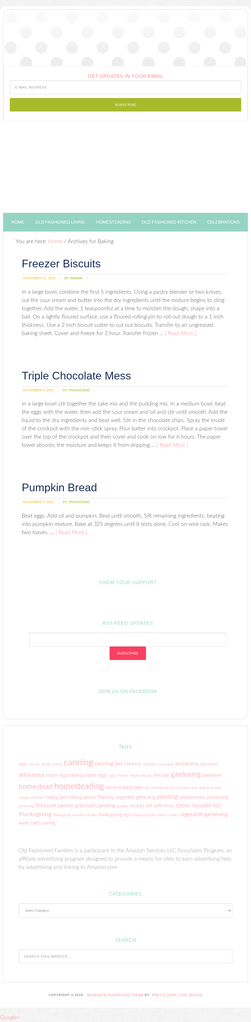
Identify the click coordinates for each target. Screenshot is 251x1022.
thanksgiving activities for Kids (75, 815)
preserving (26, 806)
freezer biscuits (140, 775)
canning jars (109, 763)
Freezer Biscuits (61, 263)
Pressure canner (54, 805)
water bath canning (37, 823)
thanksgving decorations (149, 815)
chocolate (149, 764)
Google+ (10, 1017)
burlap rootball (52, 764)
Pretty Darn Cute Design (177, 995)
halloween (212, 775)
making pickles (82, 797)
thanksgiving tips (114, 815)
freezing (161, 775)
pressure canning (95, 805)
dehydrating (187, 764)
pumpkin (123, 806)
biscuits (34, 764)
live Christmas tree (184, 788)
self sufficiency (160, 806)
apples (23, 764)
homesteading (79, 786)
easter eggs (96, 775)
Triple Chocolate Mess (76, 375)
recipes (137, 806)
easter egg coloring (64, 775)
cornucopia (166, 764)
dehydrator (32, 775)
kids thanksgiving (156, 788)
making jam (56, 797)
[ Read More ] (181, 333)
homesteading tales (124, 787)
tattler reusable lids (198, 805)
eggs (112, 775)
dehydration (209, 764)
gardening (186, 774)
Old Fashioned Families (125, 38)
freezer (122, 775)
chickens (133, 764)
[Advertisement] (125, 167)
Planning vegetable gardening (126, 797)
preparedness (192, 797)
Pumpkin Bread (59, 487)
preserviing (217, 797)
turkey (173, 815)
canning (78, 762)
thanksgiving (35, 814)
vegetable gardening (203, 814)
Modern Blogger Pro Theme (115, 995)
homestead (36, 786)
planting (167, 797)
